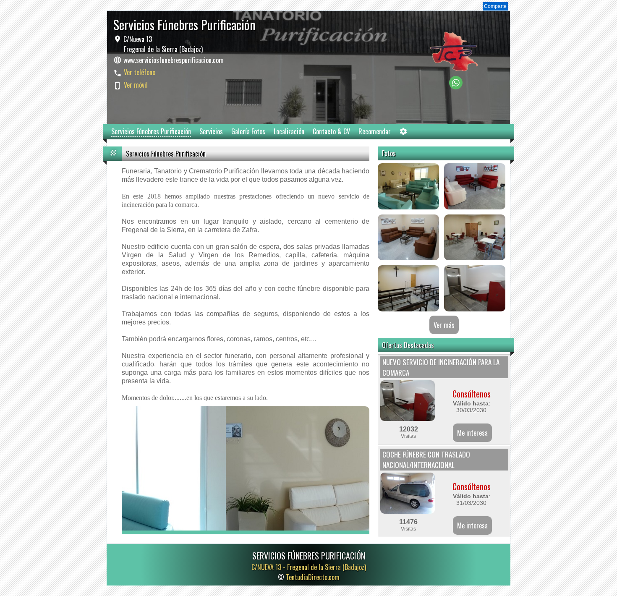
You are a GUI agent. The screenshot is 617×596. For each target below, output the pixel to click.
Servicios (211, 131)
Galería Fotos (248, 131)
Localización (289, 131)
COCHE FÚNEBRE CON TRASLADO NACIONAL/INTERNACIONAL (426, 459)
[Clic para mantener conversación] (456, 87)
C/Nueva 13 (162, 44)
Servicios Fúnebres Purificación (151, 131)
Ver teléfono (139, 72)
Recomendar (374, 131)
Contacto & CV (331, 131)
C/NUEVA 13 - (308, 567)
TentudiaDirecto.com (313, 577)
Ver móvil (136, 85)
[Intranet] (403, 133)
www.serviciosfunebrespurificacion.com (173, 60)
